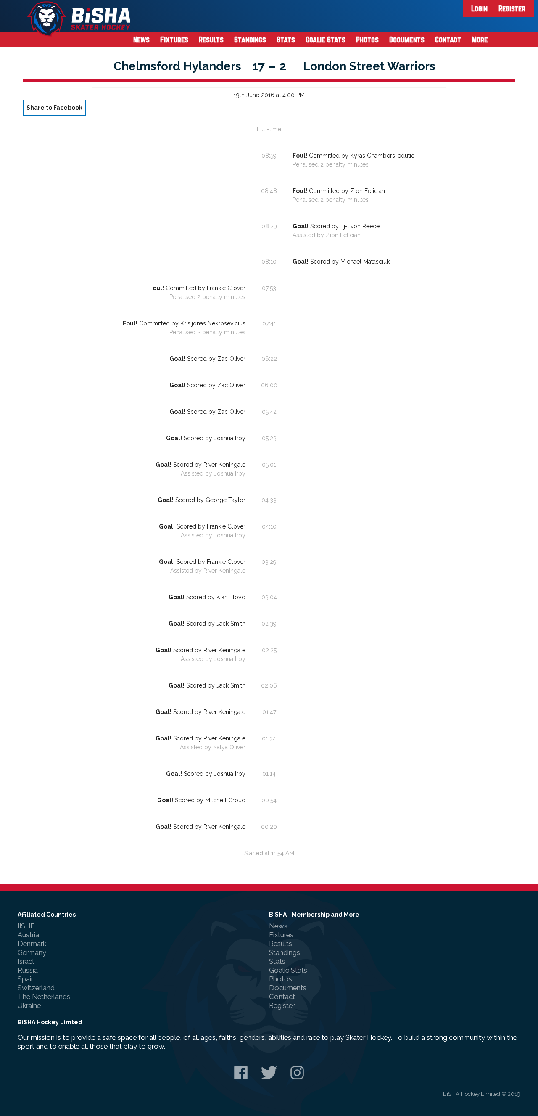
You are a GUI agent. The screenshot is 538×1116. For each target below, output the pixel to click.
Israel (26, 961)
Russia (28, 970)
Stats (286, 39)
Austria (28, 935)
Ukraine (29, 1005)
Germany (32, 952)
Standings (250, 39)
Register (511, 8)
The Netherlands (44, 996)
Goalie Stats (325, 39)
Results (211, 39)
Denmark (32, 943)
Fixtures (174, 39)
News (141, 39)
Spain (26, 979)
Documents (407, 39)
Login (479, 8)
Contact (448, 39)
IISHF (26, 926)
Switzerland (36, 988)
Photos (367, 39)
